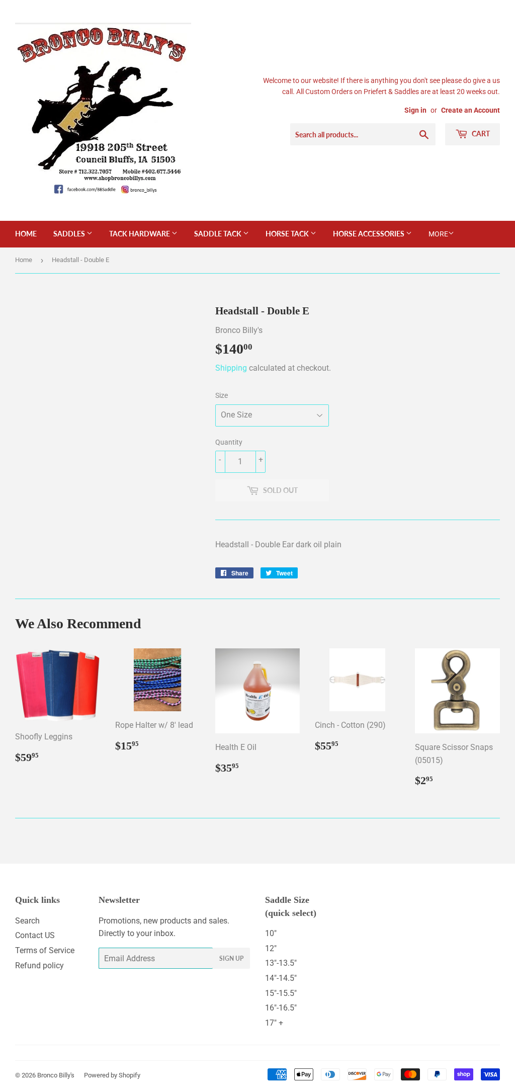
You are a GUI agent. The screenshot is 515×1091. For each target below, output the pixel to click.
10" (271, 933)
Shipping (231, 368)
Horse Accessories (369, 233)
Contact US (35, 935)
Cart (480, 133)
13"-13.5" (281, 963)
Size (221, 395)
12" (271, 948)
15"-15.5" (281, 993)
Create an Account (470, 110)
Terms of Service (44, 950)
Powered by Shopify (112, 1075)
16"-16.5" (281, 1008)
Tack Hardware (140, 233)
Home (26, 233)
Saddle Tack (218, 233)
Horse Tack (288, 233)
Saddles (70, 233)
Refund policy (39, 965)
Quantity (228, 442)
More (438, 234)
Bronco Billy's (55, 1075)
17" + (274, 1023)
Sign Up (231, 958)
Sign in (415, 110)
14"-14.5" (281, 978)
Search (27, 921)
